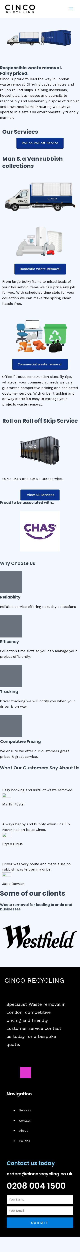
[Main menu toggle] (71, 9)
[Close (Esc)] (40, 1240)
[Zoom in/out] (5, 1240)
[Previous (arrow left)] (5, 1248)
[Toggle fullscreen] (17, 1240)
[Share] (29, 1240)
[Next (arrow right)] (17, 1248)
